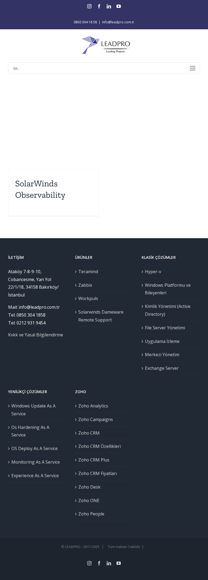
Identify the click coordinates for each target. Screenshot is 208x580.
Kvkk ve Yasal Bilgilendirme (35, 335)
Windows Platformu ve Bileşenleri (168, 289)
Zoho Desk (89, 487)
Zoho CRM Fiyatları (97, 473)
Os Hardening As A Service (30, 431)
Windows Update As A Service (33, 410)
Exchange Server (162, 368)
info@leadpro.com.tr (118, 22)
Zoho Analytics (93, 406)
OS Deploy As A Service (34, 448)
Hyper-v (153, 272)
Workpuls (88, 298)
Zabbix (85, 285)
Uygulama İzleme (162, 341)
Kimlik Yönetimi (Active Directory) (167, 310)
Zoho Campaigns (95, 419)
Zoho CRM (89, 433)
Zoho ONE (88, 500)
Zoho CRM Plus (93, 460)
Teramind (88, 272)
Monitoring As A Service (35, 462)
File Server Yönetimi (165, 328)
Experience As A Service (35, 476)
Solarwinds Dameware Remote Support (100, 316)
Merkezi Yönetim (162, 355)
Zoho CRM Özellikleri (99, 446)
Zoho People (91, 514)
